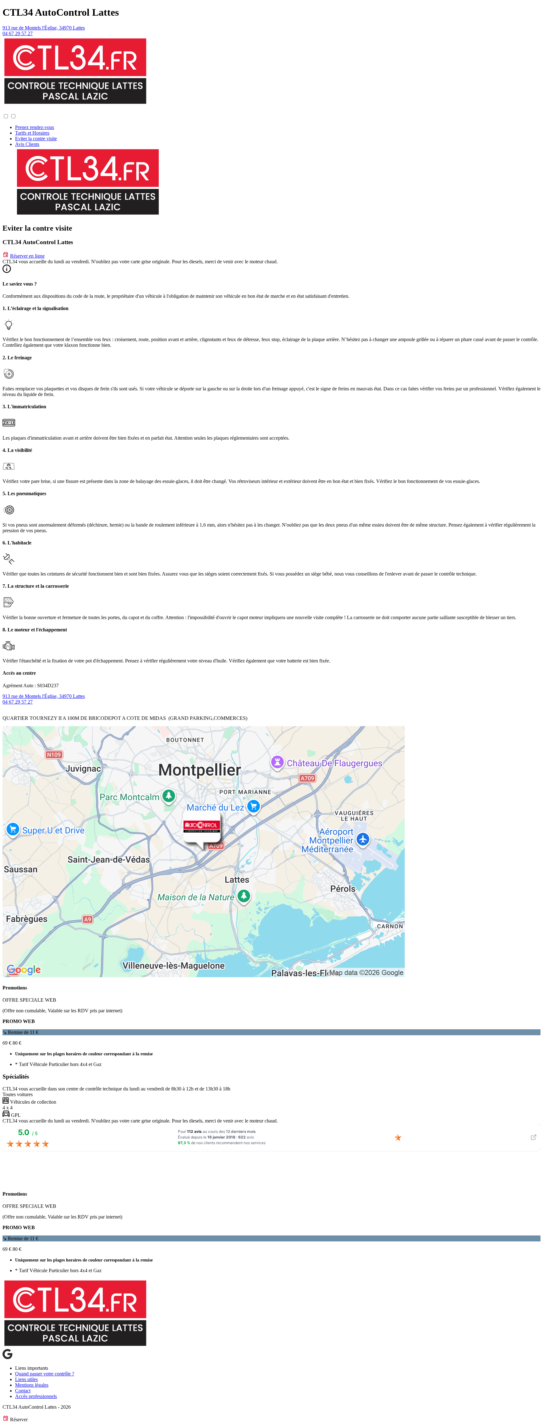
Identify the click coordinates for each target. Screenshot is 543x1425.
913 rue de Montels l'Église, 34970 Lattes (44, 27)
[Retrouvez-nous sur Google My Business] (8, 1357)
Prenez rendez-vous (34, 127)
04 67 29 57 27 (18, 33)
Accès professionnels (36, 1396)
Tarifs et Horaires (32, 133)
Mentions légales (31, 1385)
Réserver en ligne (27, 256)
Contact (22, 1390)
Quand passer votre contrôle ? (44, 1373)
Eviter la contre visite (36, 138)
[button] (9, 110)
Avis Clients (27, 144)
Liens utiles (26, 1379)
